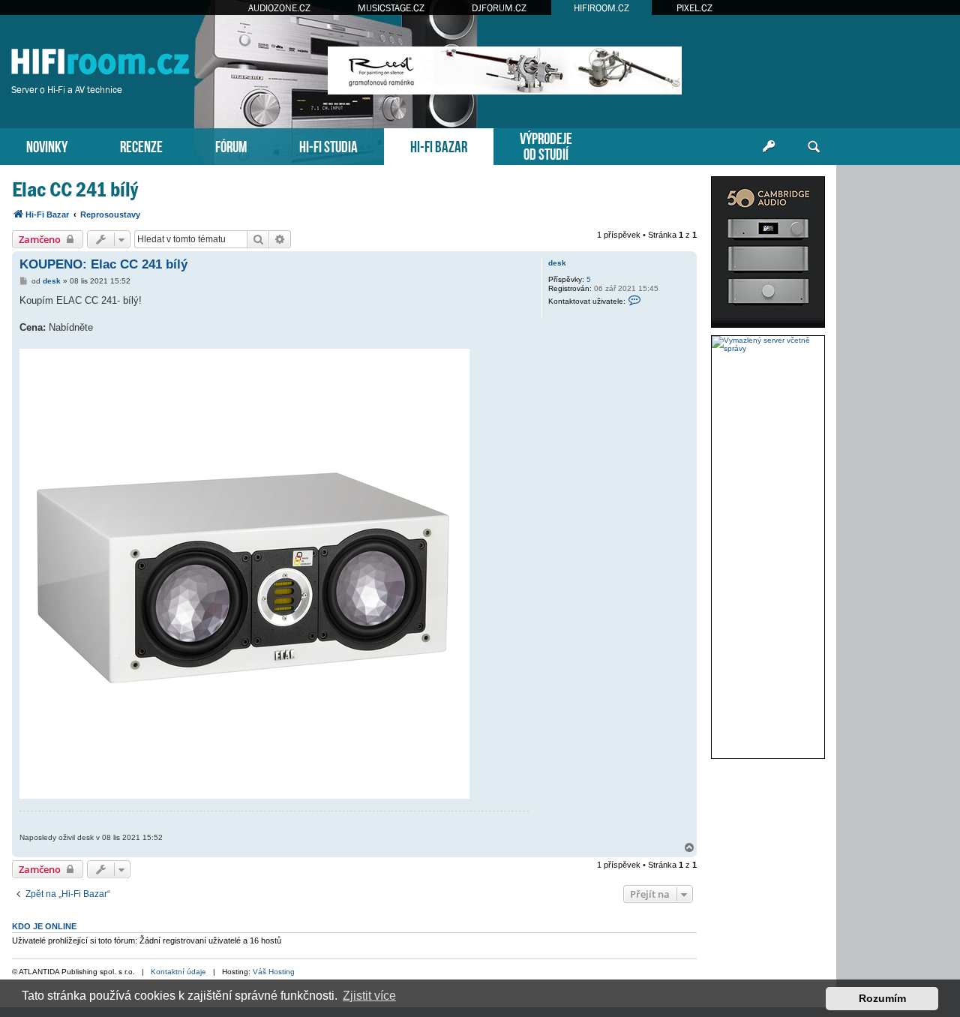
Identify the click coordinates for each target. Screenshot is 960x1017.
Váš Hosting (274, 972)
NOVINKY (47, 145)
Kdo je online (44, 926)
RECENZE (141, 145)
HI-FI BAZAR (438, 145)
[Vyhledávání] (813, 147)
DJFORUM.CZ (499, 8)
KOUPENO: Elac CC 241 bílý (104, 264)
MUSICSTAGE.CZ (391, 8)
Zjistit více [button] (369, 995)
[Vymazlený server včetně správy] (768, 344)
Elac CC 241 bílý (75, 189)
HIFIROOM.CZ (601, 8)
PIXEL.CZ (694, 8)
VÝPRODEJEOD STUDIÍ (546, 144)
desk (557, 263)
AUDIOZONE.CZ (279, 8)
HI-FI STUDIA (328, 145)
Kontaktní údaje (178, 972)
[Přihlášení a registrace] (768, 147)
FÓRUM (231, 145)
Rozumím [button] (882, 998)
